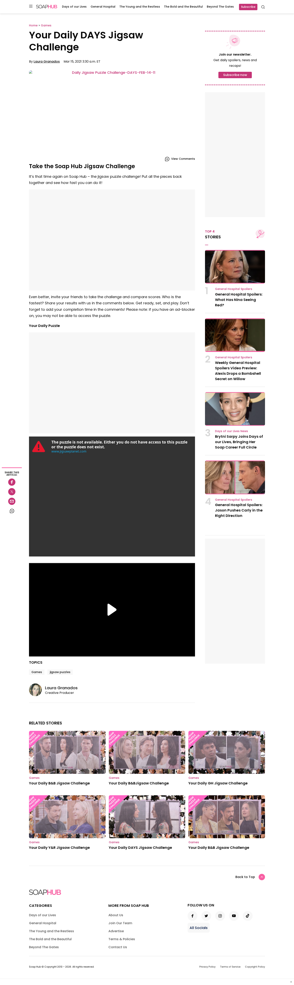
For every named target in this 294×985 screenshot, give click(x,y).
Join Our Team (120, 923)
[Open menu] (31, 6)
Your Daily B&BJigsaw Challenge (139, 783)
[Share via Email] (11, 501)
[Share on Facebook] (11, 482)
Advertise (116, 931)
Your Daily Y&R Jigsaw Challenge (59, 847)
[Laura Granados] (37, 689)
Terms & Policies (121, 939)
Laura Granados (47, 61)
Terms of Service (230, 966)
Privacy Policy (207, 966)
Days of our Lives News (231, 431)
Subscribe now (235, 75)
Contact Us (117, 947)
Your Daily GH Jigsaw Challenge (218, 783)
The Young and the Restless (139, 7)
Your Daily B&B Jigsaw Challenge (59, 783)
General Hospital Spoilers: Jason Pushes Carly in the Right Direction (239, 510)
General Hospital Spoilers (233, 289)
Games (36, 672)
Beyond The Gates (220, 7)
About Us (115, 915)
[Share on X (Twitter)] (11, 491)
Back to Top (245, 877)
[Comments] (11, 510)
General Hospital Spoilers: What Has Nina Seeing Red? (238, 300)
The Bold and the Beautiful (183, 7)
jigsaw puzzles (60, 672)
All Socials (199, 927)
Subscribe (248, 7)
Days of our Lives (74, 7)
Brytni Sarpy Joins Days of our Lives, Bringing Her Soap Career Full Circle (239, 442)
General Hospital (103, 7)
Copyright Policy (255, 966)
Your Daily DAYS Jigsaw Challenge (140, 847)
